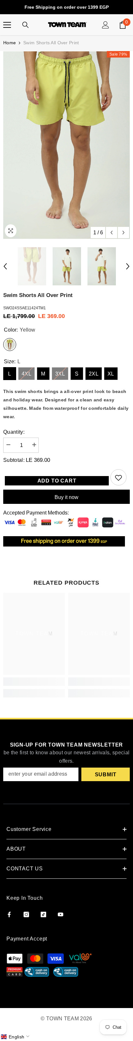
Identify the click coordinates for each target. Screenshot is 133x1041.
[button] (16, 1037)
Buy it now (66, 497)
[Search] (25, 25)
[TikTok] (43, 914)
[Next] (123, 232)
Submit (106, 774)
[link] (34, 681)
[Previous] (111, 232)
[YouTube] (60, 914)
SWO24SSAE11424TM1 (24, 308)
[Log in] (105, 24)
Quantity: (14, 432)
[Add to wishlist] (118, 477)
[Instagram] (26, 914)
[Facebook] (9, 914)
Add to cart (56, 480)
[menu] (7, 25)
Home (9, 42)
